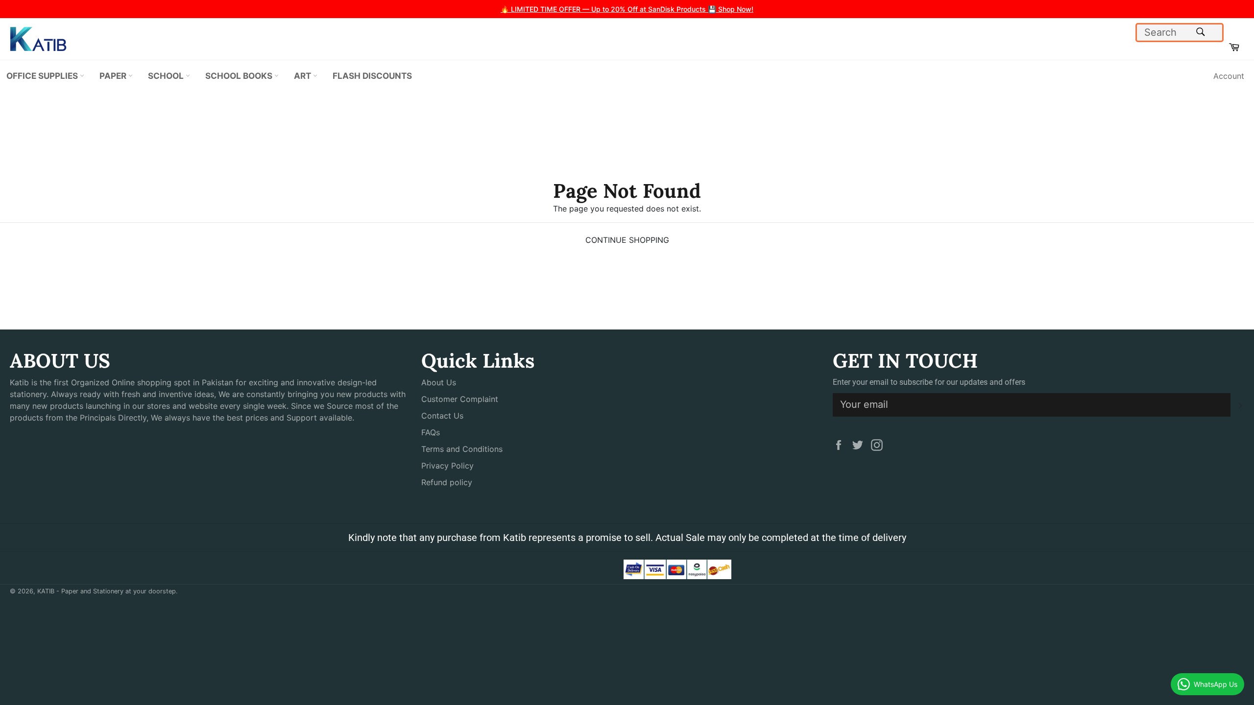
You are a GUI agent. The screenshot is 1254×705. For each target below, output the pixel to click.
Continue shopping (627, 240)
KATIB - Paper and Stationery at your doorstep (106, 591)
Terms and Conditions (462, 449)
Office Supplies (43, 75)
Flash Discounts (372, 75)
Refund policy (446, 482)
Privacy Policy (447, 465)
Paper (113, 75)
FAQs (430, 432)
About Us (438, 382)
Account (1228, 76)
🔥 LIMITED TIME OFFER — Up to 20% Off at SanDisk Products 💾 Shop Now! (627, 9)
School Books (239, 75)
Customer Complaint (459, 399)
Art (303, 75)
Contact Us (442, 416)
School (167, 75)
